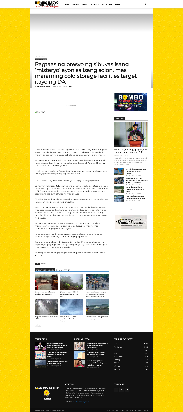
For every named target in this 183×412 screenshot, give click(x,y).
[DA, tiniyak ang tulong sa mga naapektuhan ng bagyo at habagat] (119, 171)
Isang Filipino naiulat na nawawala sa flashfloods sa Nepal (135, 189)
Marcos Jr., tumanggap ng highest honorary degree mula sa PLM (131, 150)
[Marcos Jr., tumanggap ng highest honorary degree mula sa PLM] (131, 134)
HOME (67, 4)
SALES (84, 4)
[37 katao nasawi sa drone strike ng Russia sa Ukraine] (40, 364)
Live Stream (107, 4)
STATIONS (75, 4)
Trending (43, 263)
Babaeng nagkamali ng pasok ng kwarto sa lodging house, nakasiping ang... (97, 345)
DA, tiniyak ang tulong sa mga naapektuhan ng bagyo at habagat (136, 171)
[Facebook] (116, 390)
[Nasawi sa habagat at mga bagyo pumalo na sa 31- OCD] (119, 198)
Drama (117, 4)
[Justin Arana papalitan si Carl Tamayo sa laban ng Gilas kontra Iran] (40, 355)
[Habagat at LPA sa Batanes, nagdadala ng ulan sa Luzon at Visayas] (71, 307)
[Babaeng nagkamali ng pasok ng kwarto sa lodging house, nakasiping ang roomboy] (79, 346)
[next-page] (39, 325)
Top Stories (94, 4)
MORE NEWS (119, 119)
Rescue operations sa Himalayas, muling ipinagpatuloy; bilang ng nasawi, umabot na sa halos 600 (96, 294)
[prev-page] (36, 325)
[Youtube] (127, 390)
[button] (145, 4)
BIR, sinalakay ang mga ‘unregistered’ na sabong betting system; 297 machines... (137, 180)
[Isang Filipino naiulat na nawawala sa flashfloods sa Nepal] (119, 189)
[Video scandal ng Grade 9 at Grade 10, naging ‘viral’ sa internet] (79, 355)
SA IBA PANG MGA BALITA (45, 270)
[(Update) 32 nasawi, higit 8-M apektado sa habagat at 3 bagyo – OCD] (71, 282)
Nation (37, 59)
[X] (121, 390)
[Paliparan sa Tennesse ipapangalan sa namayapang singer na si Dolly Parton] (40, 346)
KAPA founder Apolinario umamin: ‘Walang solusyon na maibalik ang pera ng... (97, 363)
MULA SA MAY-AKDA (63, 270)
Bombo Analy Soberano (44, 86)
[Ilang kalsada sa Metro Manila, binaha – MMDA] (46, 307)
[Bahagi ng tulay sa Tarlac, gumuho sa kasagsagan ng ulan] (97, 307)
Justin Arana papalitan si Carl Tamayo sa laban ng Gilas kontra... (57, 354)
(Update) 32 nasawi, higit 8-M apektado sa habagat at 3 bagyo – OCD (70, 294)
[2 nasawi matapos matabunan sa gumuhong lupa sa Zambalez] (46, 282)
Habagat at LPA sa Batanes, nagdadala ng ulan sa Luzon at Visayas (69, 319)
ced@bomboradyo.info (81, 402)
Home (37, 56)
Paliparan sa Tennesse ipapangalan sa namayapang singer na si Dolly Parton (57, 345)
